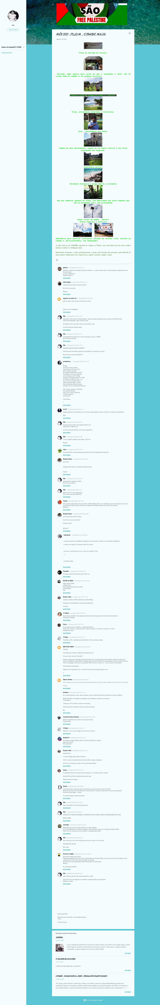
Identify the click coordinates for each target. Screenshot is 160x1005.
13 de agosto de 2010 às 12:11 (76, 409)
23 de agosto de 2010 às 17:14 (76, 728)
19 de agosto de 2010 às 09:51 (81, 679)
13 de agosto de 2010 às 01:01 (76, 267)
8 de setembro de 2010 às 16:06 (82, 854)
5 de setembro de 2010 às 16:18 (74, 837)
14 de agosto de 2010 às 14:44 (80, 597)
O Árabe (65, 637)
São (64, 316)
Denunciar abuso (6, 53)
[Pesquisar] (133, 5)
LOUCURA (59, 937)
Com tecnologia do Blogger (94, 1000)
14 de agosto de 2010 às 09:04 (82, 580)
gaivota (65, 267)
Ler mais (128, 953)
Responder (66, 278)
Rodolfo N (66, 738)
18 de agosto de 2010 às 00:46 (82, 646)
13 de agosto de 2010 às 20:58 (79, 535)
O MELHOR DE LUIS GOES (65, 959)
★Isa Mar (66, 825)
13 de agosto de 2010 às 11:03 (74, 345)
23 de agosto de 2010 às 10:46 (87, 717)
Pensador (66, 571)
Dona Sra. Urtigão (68, 854)
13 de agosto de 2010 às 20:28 (80, 514)
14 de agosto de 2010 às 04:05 (77, 571)
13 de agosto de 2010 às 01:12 (79, 282)
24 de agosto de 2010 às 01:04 (78, 737)
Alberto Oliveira (67, 679)
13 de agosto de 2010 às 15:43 (75, 449)
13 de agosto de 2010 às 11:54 (81, 361)
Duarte (65, 786)
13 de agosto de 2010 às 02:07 (85, 298)
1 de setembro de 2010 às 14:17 (74, 812)
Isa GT (65, 409)
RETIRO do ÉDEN (68, 581)
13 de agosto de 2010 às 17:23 (74, 478)
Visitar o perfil (13, 30)
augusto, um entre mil (69, 298)
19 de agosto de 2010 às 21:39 (77, 692)
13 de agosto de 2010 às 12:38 (74, 422)
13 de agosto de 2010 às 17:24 (74, 490)
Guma (65, 624)
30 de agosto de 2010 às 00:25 (76, 786)
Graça (65, 770)
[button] (129, 33)
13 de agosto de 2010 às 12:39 (74, 436)
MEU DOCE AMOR (68, 647)
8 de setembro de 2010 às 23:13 (74, 873)
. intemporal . (67, 535)
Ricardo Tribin (67, 597)
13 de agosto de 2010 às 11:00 (74, 316)
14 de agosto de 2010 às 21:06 (77, 613)
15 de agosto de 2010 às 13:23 (75, 624)
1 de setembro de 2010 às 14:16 (74, 802)
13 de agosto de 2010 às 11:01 (74, 334)
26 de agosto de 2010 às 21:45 (75, 770)
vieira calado (67, 282)
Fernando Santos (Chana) (71, 717)
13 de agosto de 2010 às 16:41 (80, 459)
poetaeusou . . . (67, 361)
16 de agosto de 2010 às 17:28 (76, 637)
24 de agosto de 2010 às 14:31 (80, 750)
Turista (65, 501)
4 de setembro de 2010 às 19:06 (78, 825)
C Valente (66, 613)
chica (64, 449)
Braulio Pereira (67, 459)
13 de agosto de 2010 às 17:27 (76, 501)
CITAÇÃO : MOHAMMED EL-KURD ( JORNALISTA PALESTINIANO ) (81, 976)
